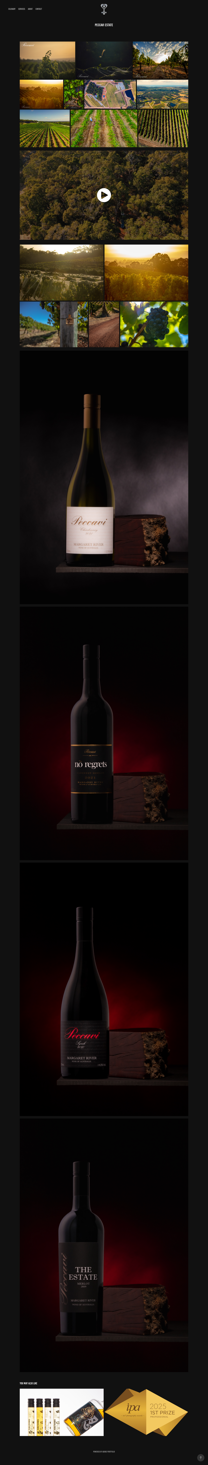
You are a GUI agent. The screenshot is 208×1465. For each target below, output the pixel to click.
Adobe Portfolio (108, 1452)
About (30, 9)
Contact (39, 9)
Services (21, 9)
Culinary (11, 9)
